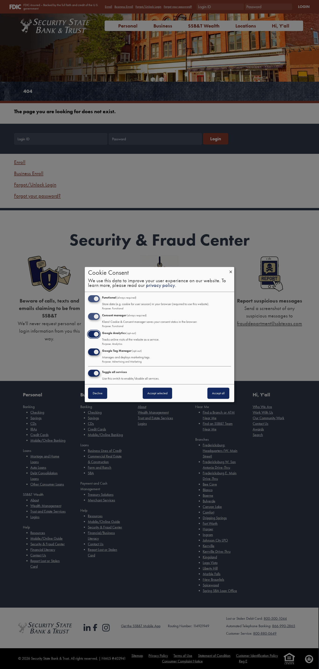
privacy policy (160, 285)
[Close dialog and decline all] (230, 270)
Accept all (218, 393)
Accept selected (157, 393)
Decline (98, 393)
